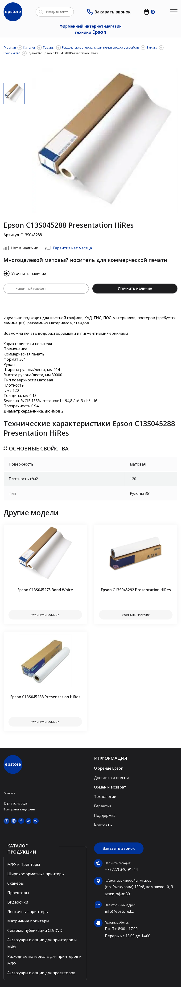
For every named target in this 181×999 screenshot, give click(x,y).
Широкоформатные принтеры (35, 873)
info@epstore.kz (119, 911)
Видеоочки (17, 902)
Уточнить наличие (135, 288)
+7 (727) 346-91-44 (121, 869)
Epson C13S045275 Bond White (45, 589)
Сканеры (15, 883)
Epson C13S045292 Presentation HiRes (136, 589)
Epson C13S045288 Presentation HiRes (45, 696)
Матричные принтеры (28, 921)
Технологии (105, 796)
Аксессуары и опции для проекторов (41, 972)
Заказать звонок (113, 12)
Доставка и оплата (111, 777)
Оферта (9, 793)
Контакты (103, 824)
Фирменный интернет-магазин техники (90, 29)
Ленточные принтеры (27, 911)
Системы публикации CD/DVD (34, 930)
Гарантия (102, 806)
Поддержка (104, 815)
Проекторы (18, 892)
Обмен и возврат (110, 787)
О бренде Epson (108, 768)
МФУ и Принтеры (23, 864)
